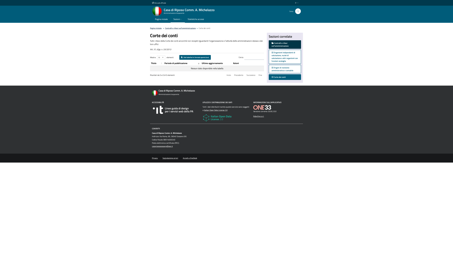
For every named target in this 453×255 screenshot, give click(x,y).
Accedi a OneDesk (190, 158)
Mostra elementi (162, 57)
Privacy (155, 158)
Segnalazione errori (170, 158)
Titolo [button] (153, 63)
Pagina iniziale (156, 28)
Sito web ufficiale (160, 3)
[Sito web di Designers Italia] (176, 110)
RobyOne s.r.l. (258, 116)
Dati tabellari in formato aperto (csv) (196, 57)
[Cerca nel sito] (298, 11)
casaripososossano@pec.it (162, 146)
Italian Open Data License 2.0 (215, 110)
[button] (297, 3)
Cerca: (241, 57)
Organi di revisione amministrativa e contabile (282, 69)
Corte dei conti (281, 77)
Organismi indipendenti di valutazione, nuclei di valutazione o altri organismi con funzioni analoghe (285, 56)
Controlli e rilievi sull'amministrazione (180, 28)
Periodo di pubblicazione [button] (175, 63)
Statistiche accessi (196, 19)
